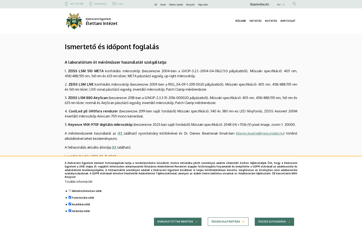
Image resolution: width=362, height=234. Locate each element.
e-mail (120, 4)
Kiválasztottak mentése (175, 221)
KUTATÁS (271, 20)
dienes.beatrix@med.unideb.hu (260, 133)
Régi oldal (203, 4)
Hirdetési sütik (81, 211)
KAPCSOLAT (288, 20)
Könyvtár (190, 4)
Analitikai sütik (81, 204)
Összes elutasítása (225, 221)
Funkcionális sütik (83, 197)
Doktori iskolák (176, 4)
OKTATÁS (255, 20)
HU (279, 4)
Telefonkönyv (100, 4)
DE (155, 4)
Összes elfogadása (272, 221)
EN (283, 4)
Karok (163, 4)
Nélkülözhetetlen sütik (87, 191)
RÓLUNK (240, 20)
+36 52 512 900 (76, 4)
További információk (78, 181)
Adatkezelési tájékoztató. (254, 173)
